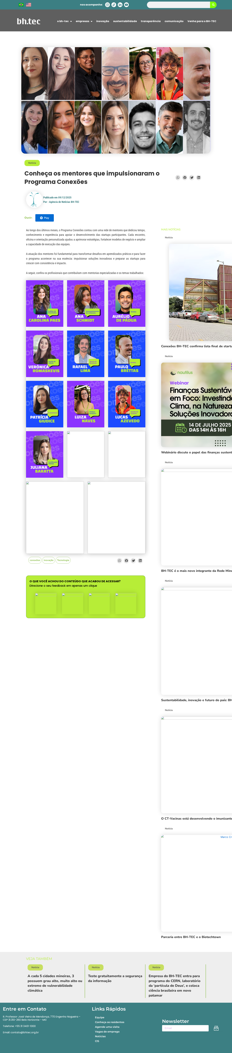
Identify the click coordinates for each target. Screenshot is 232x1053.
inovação (102, 21)
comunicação (174, 21)
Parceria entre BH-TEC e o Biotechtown (191, 937)
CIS (97, 1041)
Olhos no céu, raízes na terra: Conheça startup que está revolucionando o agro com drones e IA (187, 983)
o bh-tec (63, 21)
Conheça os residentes (109, 1022)
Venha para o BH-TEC (201, 21)
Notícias (100, 1036)
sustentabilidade (125, 21)
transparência (151, 21)
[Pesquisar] (213, 5)
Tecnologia (63, 560)
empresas (82, 21)
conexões (35, 560)
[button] (178, 177)
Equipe (99, 1017)
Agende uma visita (107, 1026)
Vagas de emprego (107, 1031)
